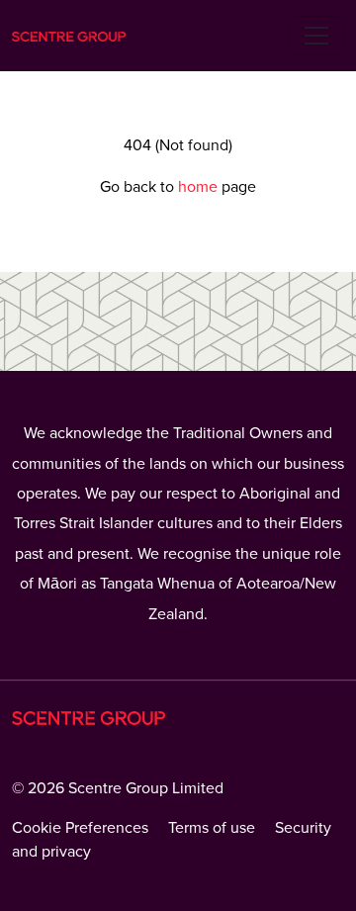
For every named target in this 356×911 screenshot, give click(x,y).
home (200, 187)
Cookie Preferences (80, 828)
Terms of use (211, 828)
